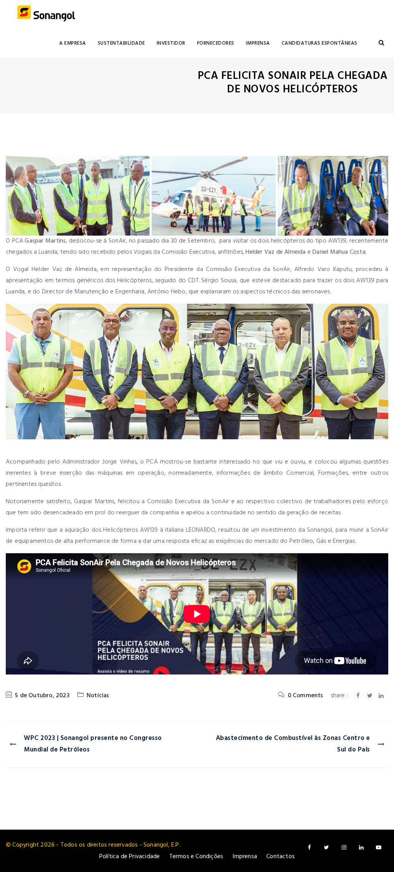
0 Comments (305, 696)
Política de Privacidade (129, 857)
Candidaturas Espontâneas (319, 43)
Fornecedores (215, 43)
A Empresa (72, 43)
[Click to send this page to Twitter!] (369, 695)
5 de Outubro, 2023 (42, 696)
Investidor (171, 43)
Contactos (280, 857)
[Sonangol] (46, 14)
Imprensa (258, 43)
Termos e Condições (196, 857)
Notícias (98, 696)
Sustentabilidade (121, 43)
